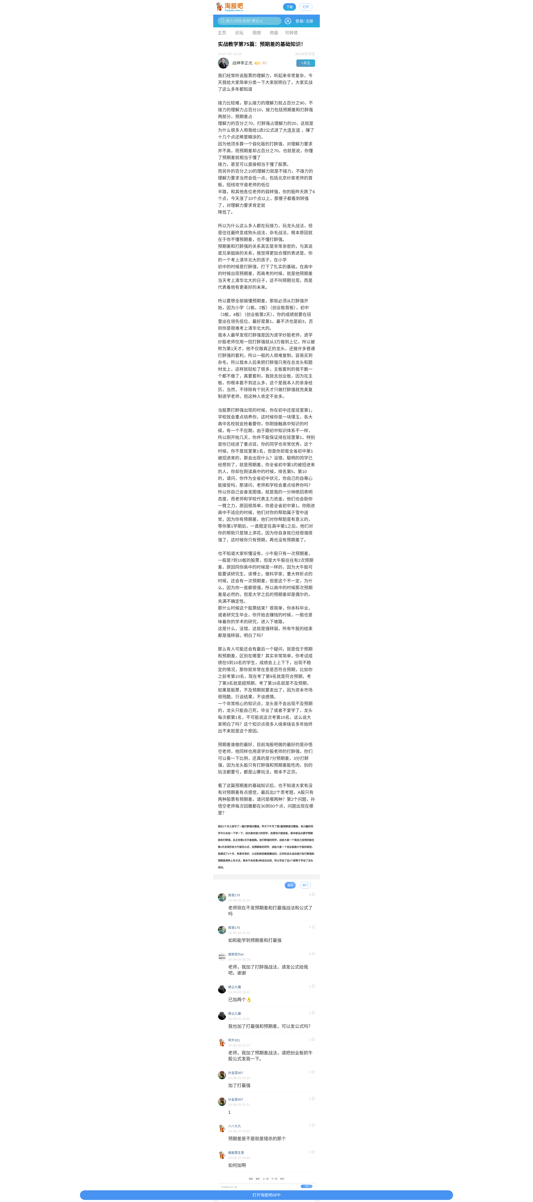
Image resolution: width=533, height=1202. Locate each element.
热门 (305, 885)
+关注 (305, 63)
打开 (306, 7)
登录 (299, 21)
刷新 (251, 1179)
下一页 (274, 1179)
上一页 (265, 1179)
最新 (290, 885)
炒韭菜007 (235, 1073)
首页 (258, 1179)
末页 (282, 1179)
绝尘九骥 (234, 987)
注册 (309, 21)
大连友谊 (291, 130)
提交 (306, 1186)
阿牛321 (234, 1040)
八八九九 (234, 1126)
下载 (289, 7)
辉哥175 (234, 895)
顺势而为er (236, 954)
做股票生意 (236, 1153)
